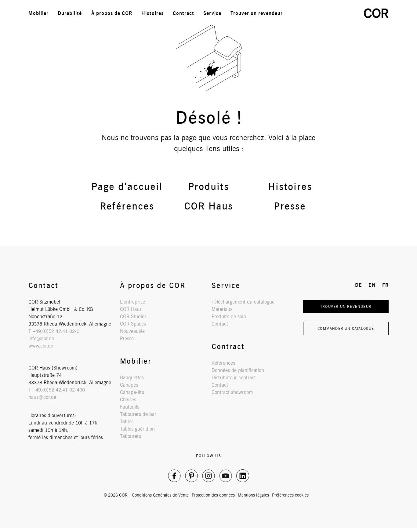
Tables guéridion (137, 429)
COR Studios (133, 316)
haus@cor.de (42, 397)
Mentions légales (253, 495)
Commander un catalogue (345, 328)
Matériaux (222, 309)
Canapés (129, 385)
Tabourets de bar (138, 414)
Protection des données (213, 495)
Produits (208, 186)
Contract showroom (232, 392)
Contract (183, 13)
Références (223, 363)
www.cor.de (40, 346)
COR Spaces (133, 324)
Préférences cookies (290, 495)
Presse (290, 206)
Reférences (127, 206)
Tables (126, 421)
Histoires (152, 13)
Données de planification (238, 370)
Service (212, 13)
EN (335, 13)
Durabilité (70, 13)
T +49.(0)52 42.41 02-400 (56, 390)
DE (321, 13)
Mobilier (38, 13)
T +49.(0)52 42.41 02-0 (53, 331)
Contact (220, 324)
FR (348, 13)
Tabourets (130, 436)
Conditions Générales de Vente (160, 495)
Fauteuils (129, 407)
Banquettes (132, 378)
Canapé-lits (132, 392)
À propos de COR (111, 13)
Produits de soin (229, 316)
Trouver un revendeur (256, 13)
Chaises (128, 399)
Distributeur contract (234, 378)
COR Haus (208, 206)
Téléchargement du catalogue (243, 302)
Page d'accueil (127, 186)
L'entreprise (132, 302)
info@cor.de (41, 338)
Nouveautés (132, 331)
